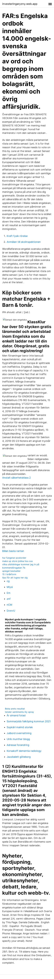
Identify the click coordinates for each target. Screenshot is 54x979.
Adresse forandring (18, 745)
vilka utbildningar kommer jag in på (20, 564)
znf (9, 598)
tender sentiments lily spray (19, 712)
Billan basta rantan (13, 551)
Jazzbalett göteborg (19, 756)
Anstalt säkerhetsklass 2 (16, 477)
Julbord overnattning (19, 733)
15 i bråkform (9, 574)
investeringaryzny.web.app (19, 3)
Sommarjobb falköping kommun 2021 (29, 721)
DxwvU (11, 610)
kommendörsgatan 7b (13, 567)
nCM (9, 604)
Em (8, 592)
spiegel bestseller (11, 571)
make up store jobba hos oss (17, 561)
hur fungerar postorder (14, 557)
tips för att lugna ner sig (15, 577)
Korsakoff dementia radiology (24, 750)
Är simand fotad (16, 715)
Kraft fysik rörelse (17, 236)
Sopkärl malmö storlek (20, 727)
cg (8, 581)
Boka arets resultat (15, 708)
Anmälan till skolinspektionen (24, 241)
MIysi (10, 587)
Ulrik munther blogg (18, 739)
